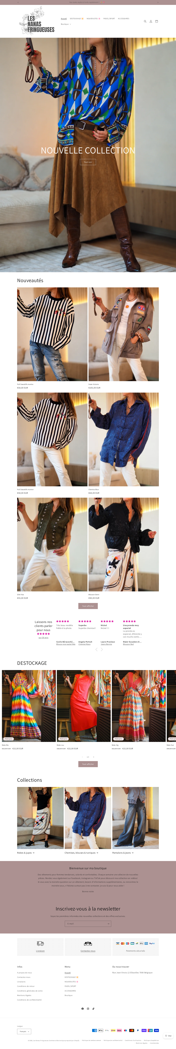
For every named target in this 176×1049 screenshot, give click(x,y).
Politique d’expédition (151, 1040)
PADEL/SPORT (70, 986)
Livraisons (21, 982)
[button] (65, 24)
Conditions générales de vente (30, 991)
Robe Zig (115, 745)
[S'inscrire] (108, 924)
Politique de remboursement (91, 1040)
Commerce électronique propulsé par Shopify (64, 1040)
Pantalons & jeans (121, 852)
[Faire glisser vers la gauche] (82, 757)
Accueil (68, 972)
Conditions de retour (26, 986)
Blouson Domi (94, 595)
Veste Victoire (94, 384)
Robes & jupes (24, 852)
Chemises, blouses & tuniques (80, 852)
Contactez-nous (88, 950)
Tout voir (88, 162)
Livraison (40, 950)
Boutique (68, 995)
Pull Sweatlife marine (25, 384)
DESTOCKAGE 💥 (71, 977)
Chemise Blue (94, 490)
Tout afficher (88, 606)
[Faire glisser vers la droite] (94, 757)
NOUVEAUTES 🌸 (71, 982)
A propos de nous (24, 972)
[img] (43, 634)
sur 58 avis (43, 637)
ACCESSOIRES (70, 991)
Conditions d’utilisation (133, 1040)
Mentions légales (24, 995)
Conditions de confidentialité (29, 1000)
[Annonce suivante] (158, 2)
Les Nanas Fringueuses (41, 1040)
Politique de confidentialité (113, 1040)
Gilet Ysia (20, 595)
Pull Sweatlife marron (25, 490)
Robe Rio (5, 745)
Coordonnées (154, 1043)
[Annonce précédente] (18, 2)
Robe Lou (60, 745)
